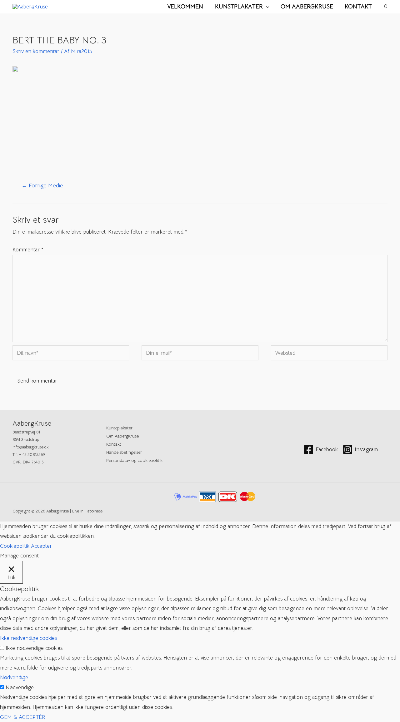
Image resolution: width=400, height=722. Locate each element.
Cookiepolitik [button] (14, 546)
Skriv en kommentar (35, 51)
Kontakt (358, 6)
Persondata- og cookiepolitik (134, 460)
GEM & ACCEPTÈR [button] (22, 717)
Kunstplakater (239, 6)
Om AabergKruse (307, 6)
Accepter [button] (41, 546)
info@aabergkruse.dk (30, 447)
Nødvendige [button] (14, 677)
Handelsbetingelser (124, 452)
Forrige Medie (42, 185)
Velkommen (185, 6)
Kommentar (27, 249)
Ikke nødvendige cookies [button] (28, 638)
